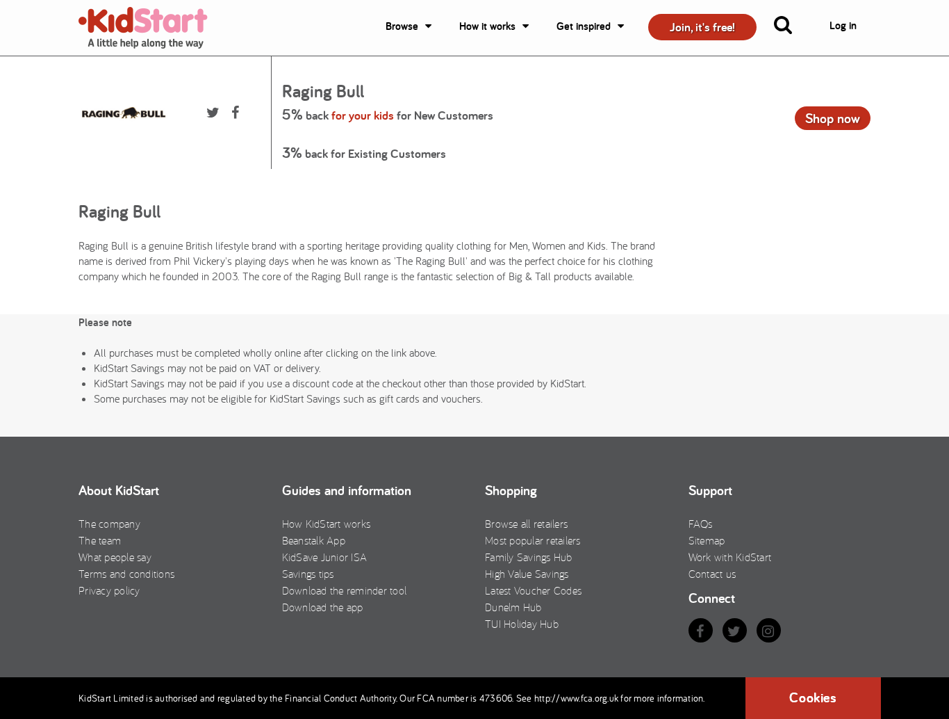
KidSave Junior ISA (325, 557)
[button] (791, 28)
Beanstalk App (313, 540)
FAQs (700, 524)
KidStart (151, 28)
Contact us (712, 574)
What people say (115, 557)
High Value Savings (527, 574)
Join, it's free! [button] (702, 27)
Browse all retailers (526, 524)
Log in (843, 25)
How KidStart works (326, 524)
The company (109, 524)
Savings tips (308, 574)
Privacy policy (109, 590)
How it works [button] (487, 26)
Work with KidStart (730, 557)
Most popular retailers (533, 540)
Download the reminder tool (344, 590)
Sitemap (706, 540)
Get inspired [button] (583, 26)
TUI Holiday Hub (522, 624)
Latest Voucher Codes (533, 590)
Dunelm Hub (513, 607)
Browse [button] (402, 26)
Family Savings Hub (528, 557)
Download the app (322, 607)
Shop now (832, 118)
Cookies (812, 697)
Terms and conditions (126, 574)
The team (100, 540)
